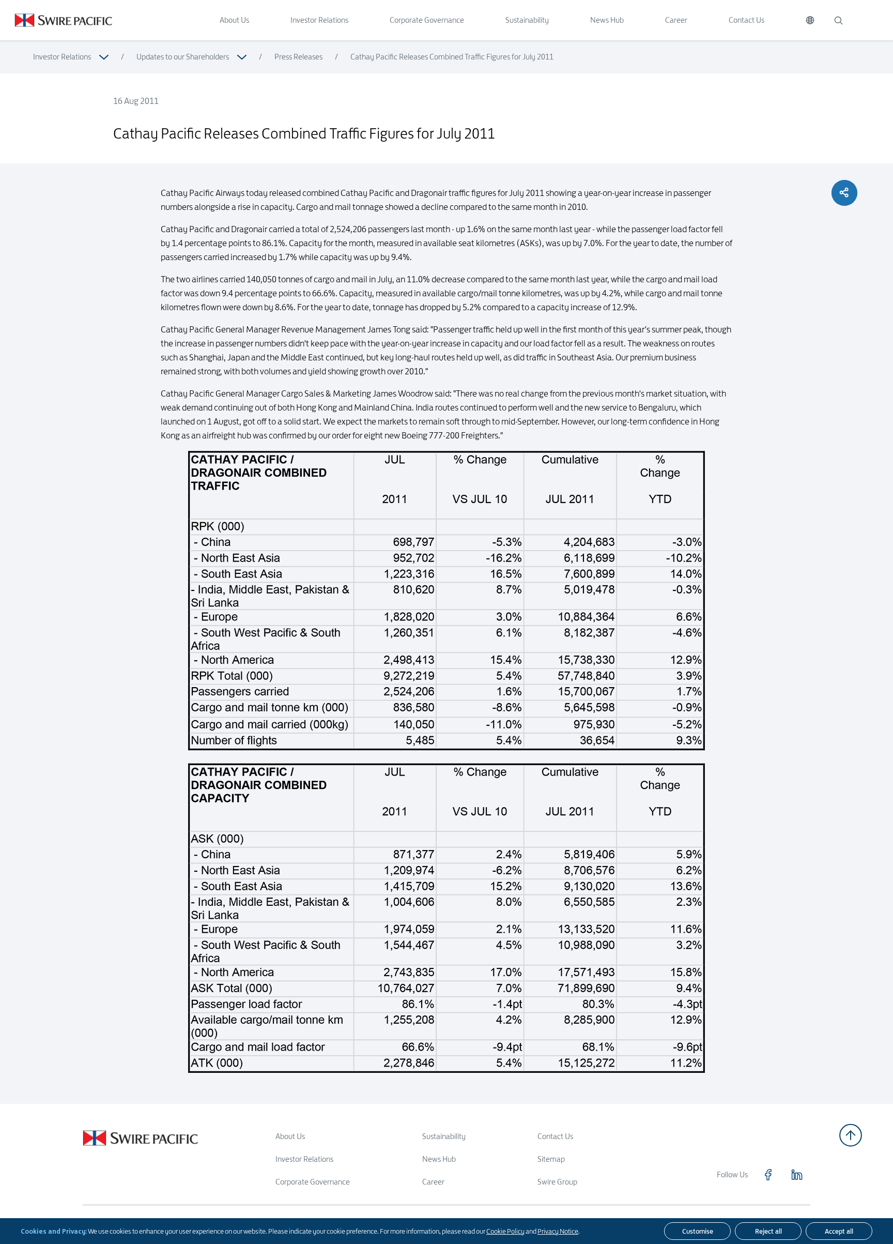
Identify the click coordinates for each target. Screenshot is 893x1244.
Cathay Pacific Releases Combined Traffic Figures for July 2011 (451, 57)
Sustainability (527, 20)
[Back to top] (851, 1135)
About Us (234, 20)
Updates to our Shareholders (182, 57)
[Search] (838, 20)
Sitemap (551, 1159)
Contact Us (746, 20)
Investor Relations (319, 20)
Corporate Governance (427, 20)
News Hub (607, 20)
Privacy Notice (557, 1231)
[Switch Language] (810, 20)
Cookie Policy (505, 1231)
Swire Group (557, 1182)
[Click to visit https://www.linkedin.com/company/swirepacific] (796, 1174)
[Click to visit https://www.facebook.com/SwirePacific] (768, 1174)
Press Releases (298, 57)
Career (676, 20)
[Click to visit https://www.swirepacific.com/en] (56, 20)
